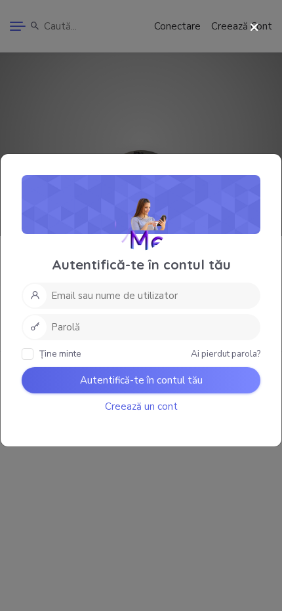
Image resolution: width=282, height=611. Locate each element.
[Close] (254, 28)
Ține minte (59, 353)
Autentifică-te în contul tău (141, 380)
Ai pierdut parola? (225, 353)
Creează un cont (141, 406)
